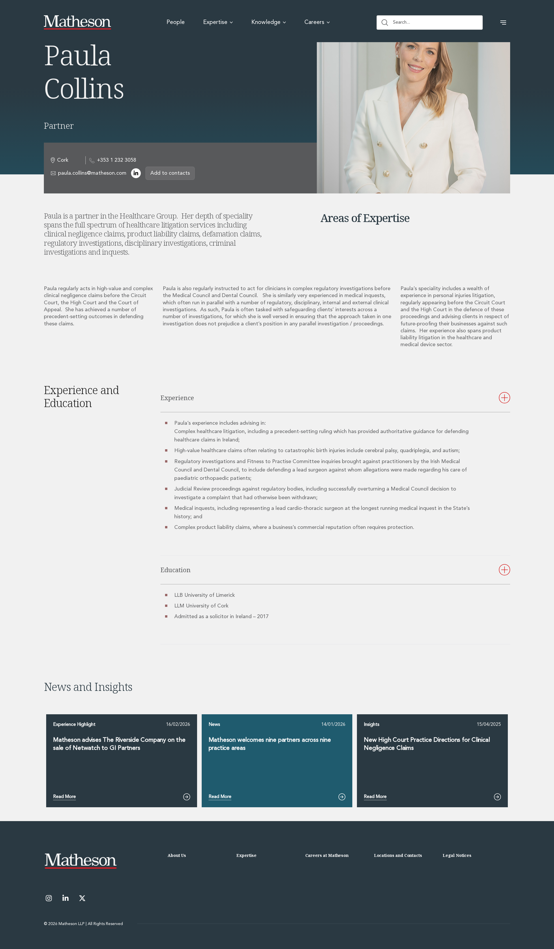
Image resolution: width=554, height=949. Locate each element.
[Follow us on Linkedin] (65, 898)
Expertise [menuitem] (215, 22)
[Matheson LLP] (77, 22)
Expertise (246, 855)
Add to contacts (170, 173)
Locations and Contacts (398, 855)
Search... (401, 22)
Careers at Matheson (327, 855)
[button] (503, 22)
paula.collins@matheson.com (92, 173)
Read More (64, 797)
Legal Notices (457, 855)
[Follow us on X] (82, 898)
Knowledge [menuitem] (265, 22)
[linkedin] (136, 173)
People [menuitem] (175, 22)
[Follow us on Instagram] (49, 898)
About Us (177, 855)
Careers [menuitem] (314, 22)
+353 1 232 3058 (116, 160)
